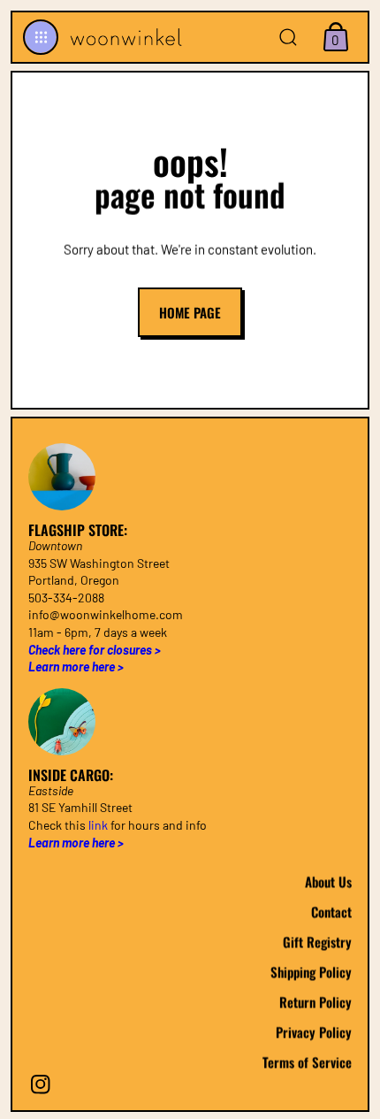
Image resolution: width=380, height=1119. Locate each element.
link (98, 824)
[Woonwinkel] (124, 37)
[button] (40, 37)
